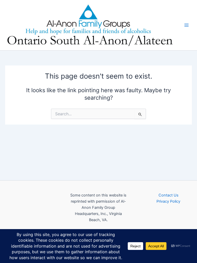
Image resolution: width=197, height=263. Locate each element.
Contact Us (169, 195)
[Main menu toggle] (186, 25)
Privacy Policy (168, 201)
